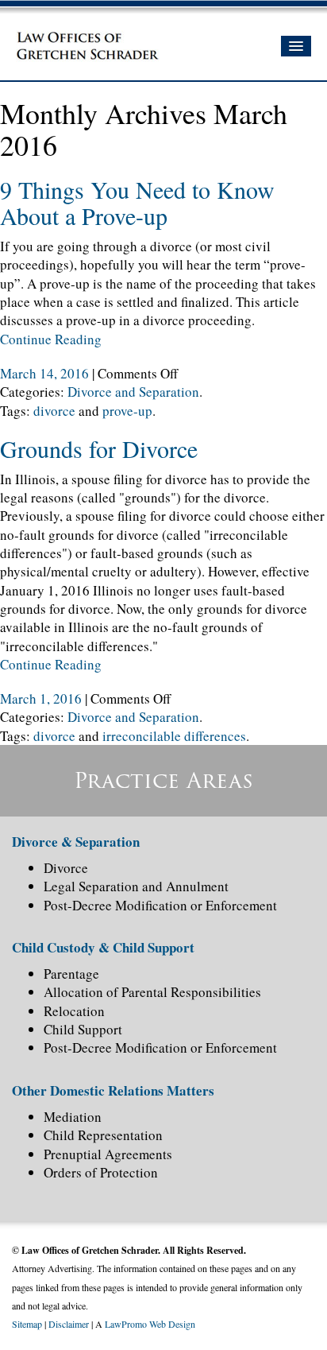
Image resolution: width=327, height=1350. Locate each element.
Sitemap (27, 1323)
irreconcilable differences (174, 736)
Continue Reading (51, 339)
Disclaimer (68, 1323)
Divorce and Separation (133, 391)
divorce (54, 411)
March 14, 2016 (46, 373)
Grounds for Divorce (99, 448)
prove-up (127, 411)
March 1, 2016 (42, 698)
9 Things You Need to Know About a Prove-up (137, 202)
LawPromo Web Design (150, 1323)
